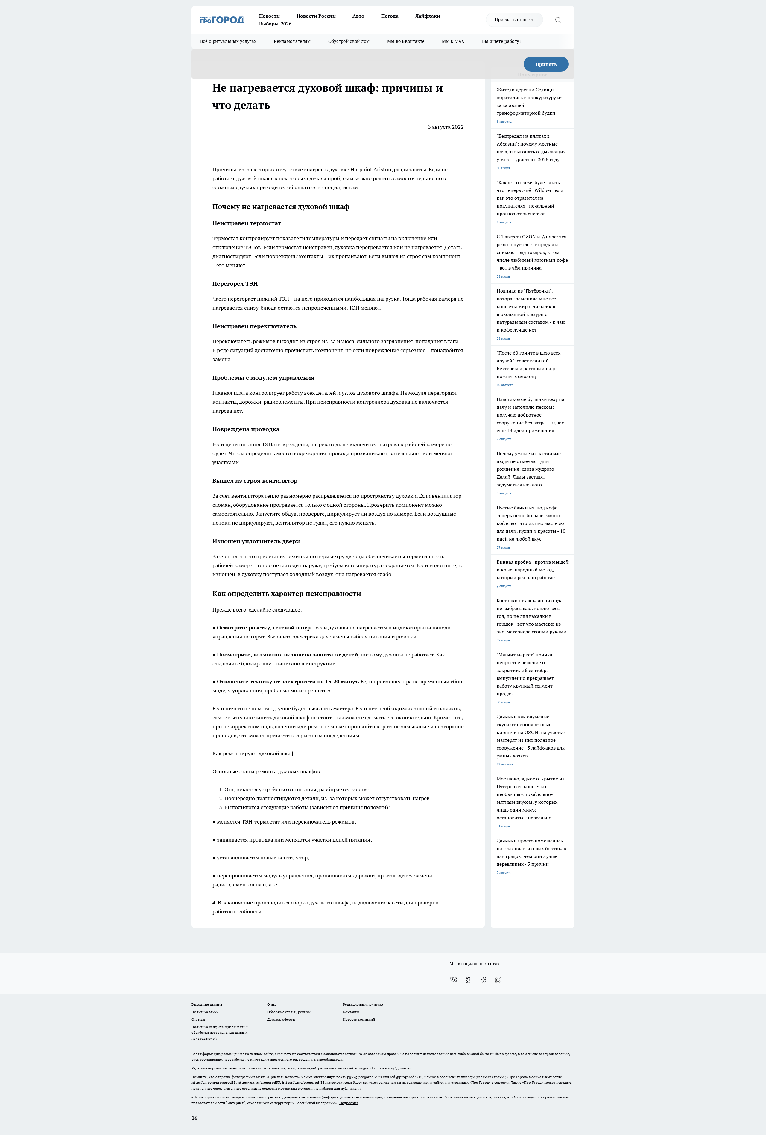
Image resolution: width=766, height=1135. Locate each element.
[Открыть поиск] (558, 20)
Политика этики (205, 1012)
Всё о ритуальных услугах (228, 41)
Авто (358, 16)
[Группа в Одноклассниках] (468, 980)
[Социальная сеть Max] (498, 980)
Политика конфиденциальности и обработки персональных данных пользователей (220, 1032)
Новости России (316, 16)
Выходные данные (207, 1004)
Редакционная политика (363, 1004)
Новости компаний (359, 1019)
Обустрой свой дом (349, 41)
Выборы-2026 (275, 24)
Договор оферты (281, 1019)
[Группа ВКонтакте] (453, 980)
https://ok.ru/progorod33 (259, 1082)
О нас (271, 1004)
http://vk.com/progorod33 (214, 1082)
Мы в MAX (453, 41)
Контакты (351, 1012)
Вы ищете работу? (502, 41)
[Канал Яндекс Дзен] (483, 980)
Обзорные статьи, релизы (289, 1012)
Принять (546, 64)
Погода (390, 16)
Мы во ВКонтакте (406, 41)
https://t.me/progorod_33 (303, 1082)
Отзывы (198, 1019)
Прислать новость (514, 19)
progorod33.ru (369, 1068)
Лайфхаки (427, 16)
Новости (269, 16)
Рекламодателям (292, 41)
